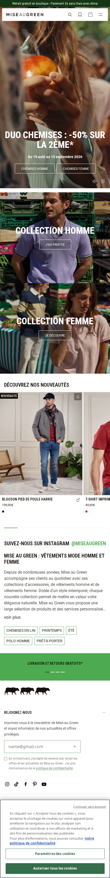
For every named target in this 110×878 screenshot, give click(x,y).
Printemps (52, 630)
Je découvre (55, 335)
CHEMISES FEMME (76, 168)
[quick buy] (78, 500)
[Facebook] (26, 784)
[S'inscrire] (74, 746)
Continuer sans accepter (89, 806)
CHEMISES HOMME (34, 168)
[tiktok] (16, 784)
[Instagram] (7, 784)
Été (71, 630)
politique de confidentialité (54, 768)
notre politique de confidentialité (52, 841)
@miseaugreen (88, 543)
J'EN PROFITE (55, 244)
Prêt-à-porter (49, 640)
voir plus (12, 617)
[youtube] (44, 784)
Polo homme (18, 640)
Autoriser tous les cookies (55, 868)
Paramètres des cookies (55, 853)
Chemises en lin (20, 630)
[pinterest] (35, 784)
